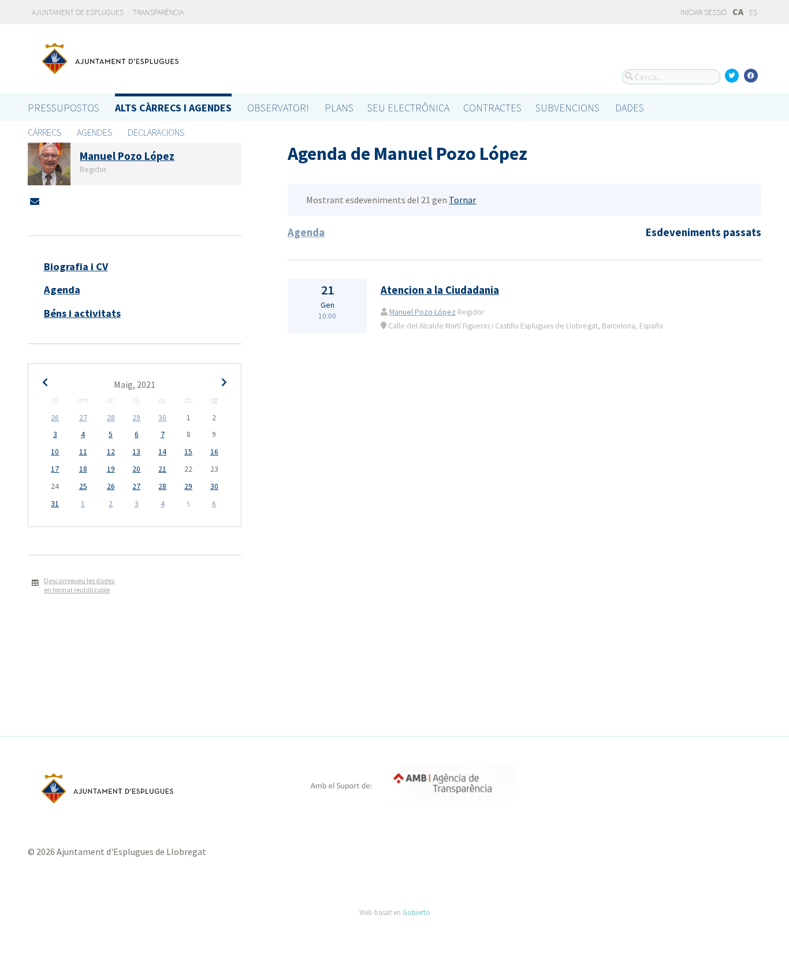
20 (136, 469)
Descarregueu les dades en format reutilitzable (79, 585)
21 (162, 469)
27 (83, 418)
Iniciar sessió (703, 12)
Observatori (278, 107)
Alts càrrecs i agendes (173, 107)
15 (188, 452)
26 (55, 418)
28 (111, 418)
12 (111, 452)
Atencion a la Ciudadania (440, 290)
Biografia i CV (76, 266)
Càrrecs (44, 132)
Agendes (94, 132)
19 (111, 469)
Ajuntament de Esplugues (78, 12)
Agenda (62, 289)
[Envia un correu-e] (35, 201)
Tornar (462, 200)
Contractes (492, 107)
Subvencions (567, 107)
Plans (339, 107)
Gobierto (416, 912)
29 (136, 418)
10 (55, 452)
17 (55, 469)
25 (83, 486)
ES (753, 12)
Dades (629, 107)
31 (55, 504)
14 (162, 452)
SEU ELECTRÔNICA (408, 107)
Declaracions (156, 132)
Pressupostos (63, 107)
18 (83, 469)
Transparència (158, 12)
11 (83, 452)
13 (136, 452)
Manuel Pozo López (422, 312)
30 (162, 418)
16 (214, 452)
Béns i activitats (82, 313)
